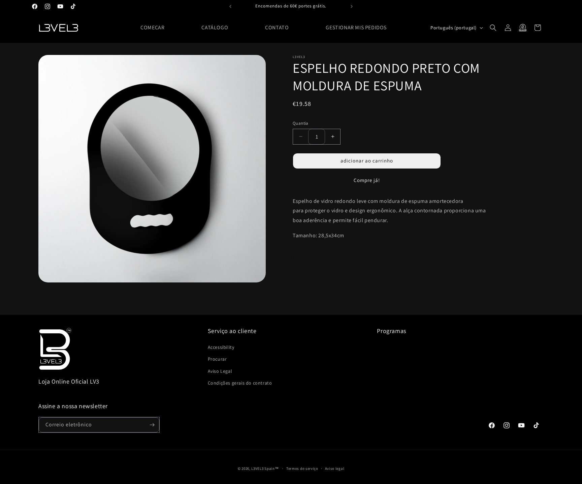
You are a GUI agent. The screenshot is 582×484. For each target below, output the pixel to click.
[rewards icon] (522, 27)
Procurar (217, 359)
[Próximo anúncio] (351, 6)
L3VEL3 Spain (262, 468)
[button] (493, 27)
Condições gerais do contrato (240, 383)
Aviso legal (335, 468)
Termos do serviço (302, 468)
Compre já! (367, 180)
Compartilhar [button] (315, 256)
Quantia (301, 123)
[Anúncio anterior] (230, 6)
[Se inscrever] (151, 425)
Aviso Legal (220, 371)
